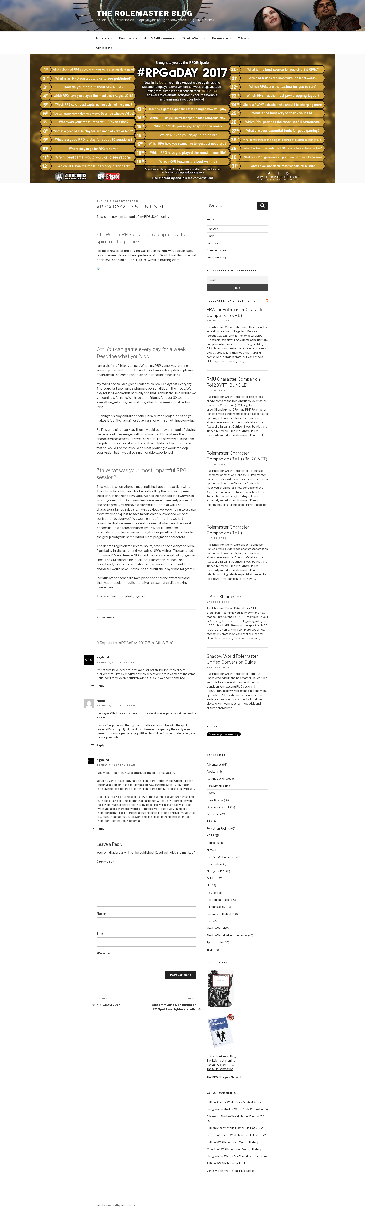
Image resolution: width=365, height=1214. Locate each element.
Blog (210, 792)
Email (101, 933)
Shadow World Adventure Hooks (227, 935)
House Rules (215, 842)
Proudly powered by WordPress (115, 1205)
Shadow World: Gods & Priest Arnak (238, 1102)
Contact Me (104, 47)
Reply (100, 686)
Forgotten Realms (218, 828)
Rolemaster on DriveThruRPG (231, 300)
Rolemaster (220, 38)
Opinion (108, 617)
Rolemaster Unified (219, 914)
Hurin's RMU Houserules (222, 857)
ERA (209, 821)
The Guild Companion (220, 1069)
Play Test (212, 892)
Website (103, 953)
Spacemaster (215, 942)
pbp (209, 885)
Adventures (214, 764)
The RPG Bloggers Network (224, 1077)
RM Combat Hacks (218, 899)
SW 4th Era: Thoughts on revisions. (246, 1156)
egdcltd (103, 657)
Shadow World (192, 38)
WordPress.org (216, 257)
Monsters (102, 38)
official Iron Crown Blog (221, 1056)
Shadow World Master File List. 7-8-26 (240, 1127)
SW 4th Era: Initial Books (231, 1163)
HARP (210, 835)
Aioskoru (212, 771)
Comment (105, 861)
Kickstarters (215, 864)
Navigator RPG (216, 871)
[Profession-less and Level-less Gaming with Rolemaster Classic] (221, 1005)
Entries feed (214, 243)
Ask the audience (218, 778)
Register (212, 229)
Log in (210, 236)
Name (101, 913)
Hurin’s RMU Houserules (160, 38)
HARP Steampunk (224, 596)
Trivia (242, 38)
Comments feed (217, 250)
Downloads (126, 38)
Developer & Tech (218, 807)
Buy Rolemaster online (221, 1060)
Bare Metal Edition (218, 785)
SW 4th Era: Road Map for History (237, 1142)
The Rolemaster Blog (145, 13)
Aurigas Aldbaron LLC (220, 1064)
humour (211, 849)
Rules (210, 921)
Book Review (215, 800)
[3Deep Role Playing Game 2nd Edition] (221, 1047)
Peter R (132, 201)
